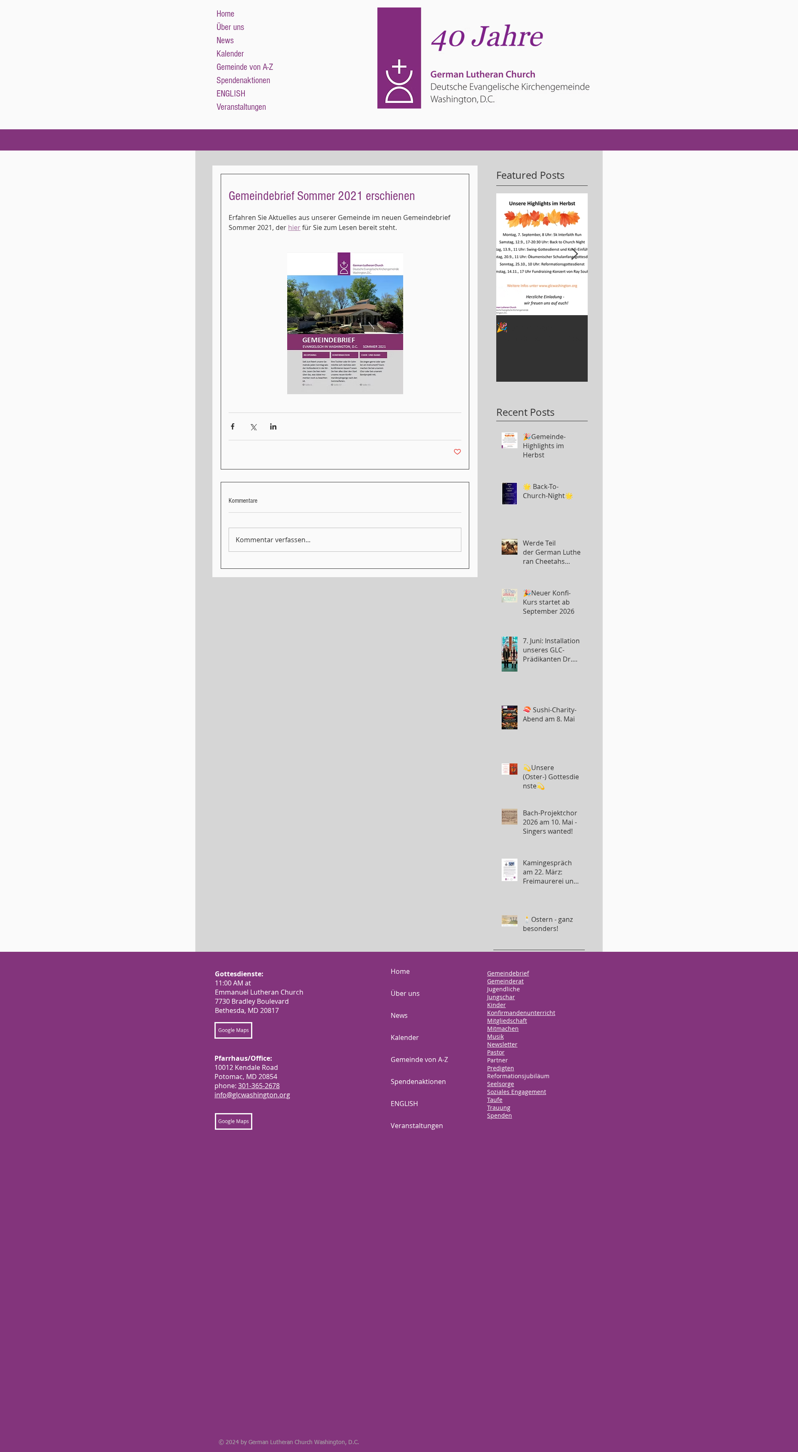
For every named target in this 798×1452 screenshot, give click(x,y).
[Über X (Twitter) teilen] (253, 426)
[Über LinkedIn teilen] (273, 426)
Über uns (230, 27)
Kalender (230, 54)
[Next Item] (574, 254)
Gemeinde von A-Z (245, 67)
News (225, 40)
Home (225, 14)
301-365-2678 (259, 1085)
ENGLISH (231, 94)
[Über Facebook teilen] (232, 426)
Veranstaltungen (241, 107)
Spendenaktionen (243, 80)
